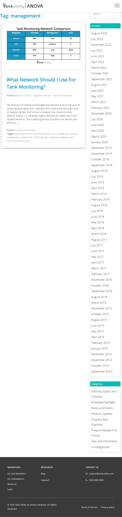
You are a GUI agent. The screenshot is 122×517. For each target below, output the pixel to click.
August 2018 (99, 205)
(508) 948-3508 (96, 480)
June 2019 (97, 182)
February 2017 (100, 274)
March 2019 (99, 194)
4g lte (17, 133)
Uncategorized (100, 447)
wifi (28, 140)
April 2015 (97, 337)
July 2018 (97, 211)
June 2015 (97, 326)
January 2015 (99, 348)
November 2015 (101, 308)
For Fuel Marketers (16, 473)
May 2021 (97, 96)
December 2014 (101, 354)
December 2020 (101, 113)
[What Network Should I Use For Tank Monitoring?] (43, 69)
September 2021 (101, 79)
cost (53, 133)
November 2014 (101, 360)
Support (45, 480)
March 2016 (99, 303)
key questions (71, 133)
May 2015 (97, 331)
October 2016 (100, 285)
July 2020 (97, 119)
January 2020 (99, 142)
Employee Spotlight (103, 402)
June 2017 (97, 251)
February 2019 (100, 199)
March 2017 (99, 268)
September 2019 (101, 165)
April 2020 (97, 131)
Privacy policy (108, 507)
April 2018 (97, 228)
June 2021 (97, 91)
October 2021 (100, 73)
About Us (12, 484)
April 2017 (97, 262)
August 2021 (99, 85)
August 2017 (99, 240)
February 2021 (100, 108)
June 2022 (97, 56)
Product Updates (101, 414)
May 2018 (97, 222)
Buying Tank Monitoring (31, 133)
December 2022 (101, 45)
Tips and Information (63, 95)
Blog (43, 473)
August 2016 (99, 297)
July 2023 (97, 39)
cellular (46, 133)
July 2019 (97, 176)
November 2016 (101, 280)
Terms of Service (89, 507)
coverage (60, 133)
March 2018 (99, 234)
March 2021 (99, 102)
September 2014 (101, 371)
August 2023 (99, 33)
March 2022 (99, 68)
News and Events (102, 408)
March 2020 (99, 136)
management (13, 137)
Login (10, 489)
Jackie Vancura (44, 95)
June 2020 (97, 125)
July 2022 (97, 50)
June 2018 (97, 217)
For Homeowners (15, 478)
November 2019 (101, 154)
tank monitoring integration (56, 137)
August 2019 (99, 171)
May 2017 (97, 257)
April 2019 (97, 188)
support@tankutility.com (101, 473)
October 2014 (100, 366)
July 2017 (97, 245)
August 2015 (99, 320)
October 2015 (100, 314)
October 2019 (100, 159)
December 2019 (101, 148)
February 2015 (100, 343)
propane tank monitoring (31, 137)
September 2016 (101, 291)
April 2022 (97, 62)
